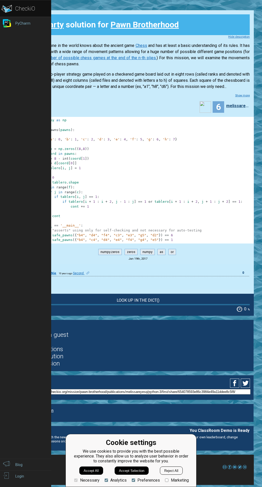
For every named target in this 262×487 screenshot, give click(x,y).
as (161, 252)
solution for (104, 24)
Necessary (89, 480)
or (172, 252)
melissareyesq (237, 105)
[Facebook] (235, 383)
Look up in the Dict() (138, 300)
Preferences (148, 480)
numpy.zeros (110, 252)
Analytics (118, 480)
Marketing (180, 480)
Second (78, 273)
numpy (147, 252)
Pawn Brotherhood (145, 24)
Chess (141, 45)
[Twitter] (245, 383)
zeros (131, 252)
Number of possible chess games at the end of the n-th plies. (99, 57)
